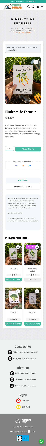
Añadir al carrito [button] (13, 280)
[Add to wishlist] (18, 247)
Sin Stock (32, 280)
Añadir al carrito (28, 149)
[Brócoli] (13, 298)
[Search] (28, 6)
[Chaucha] (13, 254)
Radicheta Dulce (32, 269)
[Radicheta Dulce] (32, 254)
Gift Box (25, 401)
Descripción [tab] (23, 180)
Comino (32, 313)
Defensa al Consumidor (25, 386)
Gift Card (26, 407)
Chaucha (14, 268)
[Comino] (32, 298)
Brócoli (13, 313)
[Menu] (42, 6)
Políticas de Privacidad (25, 373)
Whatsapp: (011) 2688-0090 (25, 352)
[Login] (33, 6)
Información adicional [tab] (23, 187)
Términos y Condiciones (25, 380)
